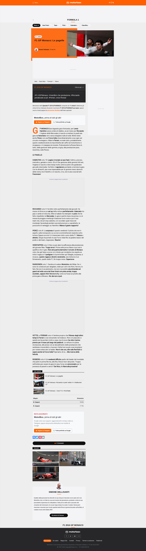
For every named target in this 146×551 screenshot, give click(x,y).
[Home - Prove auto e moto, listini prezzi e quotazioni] (74, 2)
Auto (36, 81)
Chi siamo (55, 540)
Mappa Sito (63, 540)
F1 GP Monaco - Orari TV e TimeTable (57, 391)
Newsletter (47, 540)
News (35, 25)
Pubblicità (99, 540)
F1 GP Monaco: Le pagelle (54, 376)
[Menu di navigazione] (35, 2)
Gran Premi (45, 25)
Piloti (63, 25)
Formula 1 (50, 81)
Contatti (71, 540)
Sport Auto (42, 81)
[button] (66, 536)
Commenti (60, 443)
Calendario (73, 25)
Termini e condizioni (88, 540)
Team (55, 25)
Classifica (85, 25)
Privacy (78, 540)
